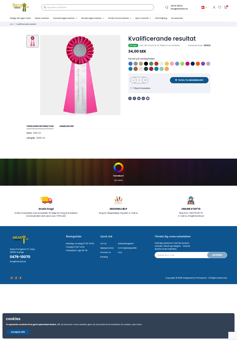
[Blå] (130, 63)
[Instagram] (11, 278)
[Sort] (146, 63)
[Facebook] (20, 278)
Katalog (104, 256)
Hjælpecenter (107, 248)
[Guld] (141, 63)
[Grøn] (151, 63)
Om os (103, 243)
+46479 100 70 (196, 213)
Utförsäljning (161, 18)
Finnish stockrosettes (118, 18)
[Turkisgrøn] (156, 69)
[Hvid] (161, 63)
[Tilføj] (145, 80)
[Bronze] (135, 69)
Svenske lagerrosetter (64, 18)
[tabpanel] (118, 135)
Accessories (177, 18)
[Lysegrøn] (182, 63)
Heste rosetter (42, 18)
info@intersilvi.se (179, 8)
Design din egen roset (20, 18)
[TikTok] (16, 278)
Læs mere (137, 324)
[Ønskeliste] (219, 7)
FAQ (120, 252)
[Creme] (141, 69)
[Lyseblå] (177, 63)
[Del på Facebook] (130, 98)
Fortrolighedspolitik (127, 248)
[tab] (40, 126)
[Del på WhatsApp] (143, 98)
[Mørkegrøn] (146, 69)
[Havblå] (161, 69)
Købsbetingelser (126, 243)
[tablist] (118, 126)
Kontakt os (105, 252)
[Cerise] (187, 63)
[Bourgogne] (151, 69)
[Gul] (167, 63)
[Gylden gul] (167, 69)
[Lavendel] (208, 63)
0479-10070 (176, 5)
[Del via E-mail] (147, 98)
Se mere (118, 180)
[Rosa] (172, 63)
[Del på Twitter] (134, 98)
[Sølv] (135, 63)
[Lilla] (203, 63)
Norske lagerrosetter (91, 18)
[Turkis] (130, 69)
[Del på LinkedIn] (139, 98)
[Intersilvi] (21, 7)
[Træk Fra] (133, 80)
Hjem (12, 24)
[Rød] (156, 63)
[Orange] (198, 63)
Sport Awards (141, 18)
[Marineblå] (192, 63)
